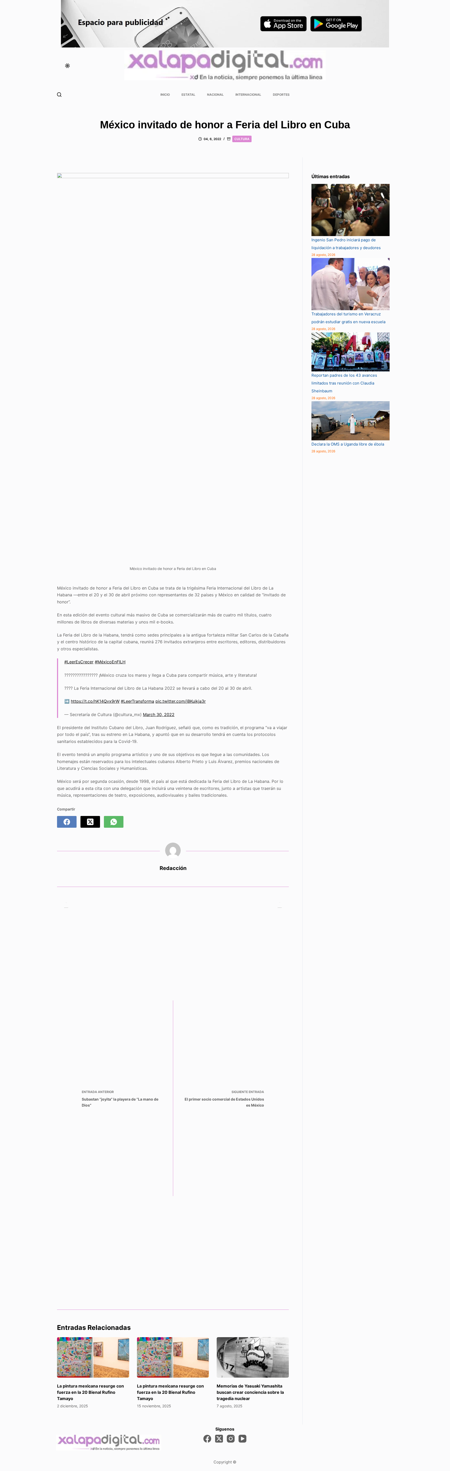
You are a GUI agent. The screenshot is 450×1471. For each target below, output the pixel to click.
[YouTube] (242, 1439)
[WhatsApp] (113, 822)
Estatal (188, 95)
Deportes (281, 95)
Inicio (165, 95)
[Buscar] (59, 94)
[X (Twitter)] (90, 822)
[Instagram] (231, 1439)
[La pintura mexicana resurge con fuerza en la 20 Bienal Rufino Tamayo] (93, 1357)
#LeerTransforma (137, 701)
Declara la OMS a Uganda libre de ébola (347, 444)
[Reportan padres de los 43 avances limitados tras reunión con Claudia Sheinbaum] (350, 351)
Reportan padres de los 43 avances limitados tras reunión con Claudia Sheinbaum (344, 383)
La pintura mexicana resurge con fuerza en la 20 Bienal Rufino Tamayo (90, 1392)
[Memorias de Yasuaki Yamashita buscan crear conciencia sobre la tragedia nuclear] (253, 1357)
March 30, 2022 (158, 714)
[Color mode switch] (67, 65)
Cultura (241, 139)
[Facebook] (67, 822)
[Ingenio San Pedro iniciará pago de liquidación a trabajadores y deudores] (350, 210)
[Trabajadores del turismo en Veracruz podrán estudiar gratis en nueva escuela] (350, 284)
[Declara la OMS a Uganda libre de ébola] (350, 420)
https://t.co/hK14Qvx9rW (95, 701)
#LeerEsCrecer (78, 661)
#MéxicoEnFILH (110, 661)
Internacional (248, 95)
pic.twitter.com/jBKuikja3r (180, 701)
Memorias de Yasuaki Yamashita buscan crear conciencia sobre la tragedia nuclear (250, 1392)
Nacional (215, 95)
